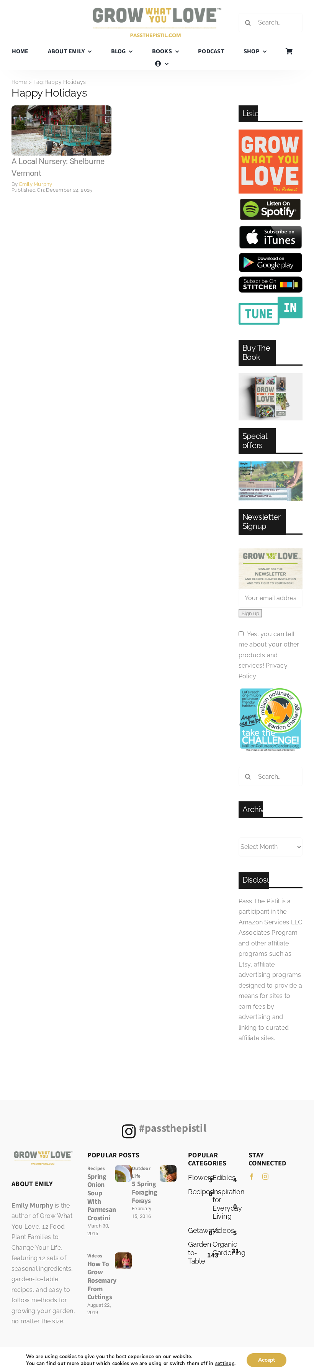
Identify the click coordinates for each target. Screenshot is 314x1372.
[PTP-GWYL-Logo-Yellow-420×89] (157, 10)
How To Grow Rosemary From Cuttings (101, 1280)
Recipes (96, 1168)
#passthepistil (172, 1128)
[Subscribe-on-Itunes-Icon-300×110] (271, 228)
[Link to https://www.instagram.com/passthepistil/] (129, 1131)
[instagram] (265, 1176)
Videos (94, 1255)
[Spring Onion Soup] (123, 1168)
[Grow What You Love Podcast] (271, 132)
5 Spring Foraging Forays (144, 1192)
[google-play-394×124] (271, 255)
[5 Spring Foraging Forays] (168, 1168)
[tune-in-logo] (271, 299)
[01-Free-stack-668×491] (271, 376)
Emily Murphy (35, 184)
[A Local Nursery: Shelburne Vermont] (61, 108)
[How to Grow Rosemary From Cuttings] (123, 1255)
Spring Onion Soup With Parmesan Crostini (101, 1197)
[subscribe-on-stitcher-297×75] (271, 279)
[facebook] (252, 1176)
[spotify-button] (271, 200)
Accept (266, 1360)
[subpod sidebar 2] (271, 464)
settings (224, 1363)
